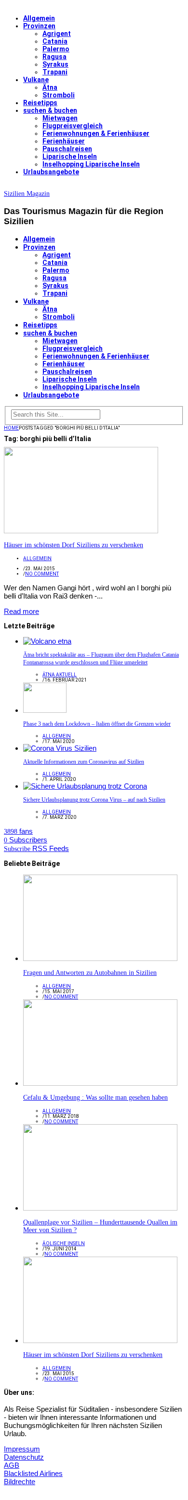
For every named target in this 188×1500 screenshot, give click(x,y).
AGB (11, 1465)
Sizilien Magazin (27, 193)
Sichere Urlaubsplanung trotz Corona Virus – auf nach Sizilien (94, 799)
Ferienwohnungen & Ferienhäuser (95, 133)
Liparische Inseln (69, 156)
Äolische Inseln (63, 1243)
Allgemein (39, 18)
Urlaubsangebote (51, 172)
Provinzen (39, 26)
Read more (21, 611)
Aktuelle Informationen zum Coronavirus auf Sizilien (83, 761)
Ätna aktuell (59, 674)
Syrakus (55, 64)
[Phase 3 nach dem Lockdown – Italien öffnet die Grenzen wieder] (45, 710)
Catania (54, 41)
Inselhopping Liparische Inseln (91, 164)
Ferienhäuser (63, 141)
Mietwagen (60, 118)
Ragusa (54, 56)
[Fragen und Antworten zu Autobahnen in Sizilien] (100, 958)
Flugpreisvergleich (72, 126)
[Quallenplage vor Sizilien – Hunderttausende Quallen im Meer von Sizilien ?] (100, 1208)
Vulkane (36, 80)
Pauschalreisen (67, 149)
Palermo (55, 49)
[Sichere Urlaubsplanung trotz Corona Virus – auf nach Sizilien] (85, 786)
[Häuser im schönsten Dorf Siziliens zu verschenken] (81, 531)
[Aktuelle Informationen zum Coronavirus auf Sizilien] (59, 748)
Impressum (22, 1449)
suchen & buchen (50, 110)
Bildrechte (19, 1481)
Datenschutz (24, 1457)
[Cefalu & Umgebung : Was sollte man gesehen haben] (100, 1083)
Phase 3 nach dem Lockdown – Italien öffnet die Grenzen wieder (97, 723)
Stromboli (58, 95)
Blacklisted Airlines (33, 1473)
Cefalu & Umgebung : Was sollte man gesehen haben (95, 1097)
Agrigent (56, 33)
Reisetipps (40, 103)
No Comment (42, 573)
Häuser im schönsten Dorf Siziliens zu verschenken (73, 545)
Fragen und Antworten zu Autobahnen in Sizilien (90, 972)
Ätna (49, 87)
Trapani (54, 72)
